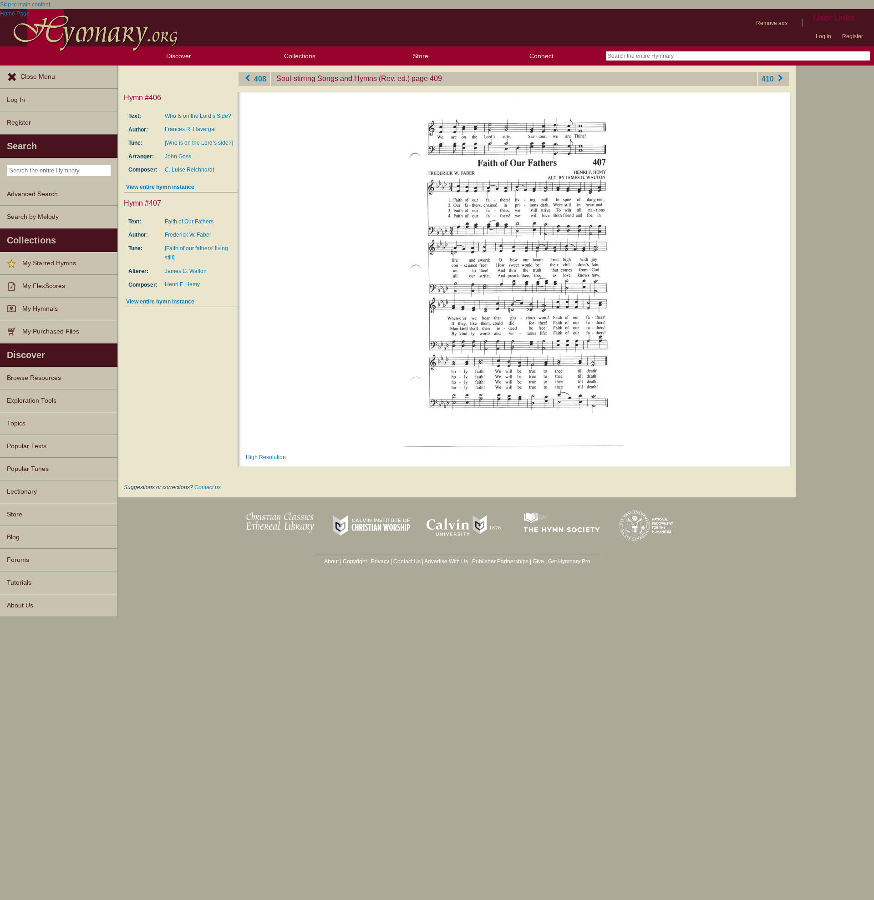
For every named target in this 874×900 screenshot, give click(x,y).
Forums (18, 559)
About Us (20, 605)
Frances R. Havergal (190, 129)
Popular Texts (26, 446)
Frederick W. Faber (188, 235)
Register (852, 36)
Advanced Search (32, 194)
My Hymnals (40, 308)
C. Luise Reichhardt (189, 170)
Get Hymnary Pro (569, 561)
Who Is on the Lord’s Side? (198, 116)
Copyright (355, 561)
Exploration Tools (31, 400)
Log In (16, 99)
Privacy (380, 561)
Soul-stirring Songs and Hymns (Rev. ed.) (343, 78)
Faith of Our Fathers (189, 221)
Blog (13, 537)
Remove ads (772, 23)
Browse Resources (34, 377)
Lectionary (22, 491)
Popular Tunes (28, 468)
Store (420, 56)
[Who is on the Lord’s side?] (199, 143)
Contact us (207, 487)
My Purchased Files (50, 331)
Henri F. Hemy (182, 284)
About (331, 561)
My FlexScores (43, 286)
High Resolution (266, 457)
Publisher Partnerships (500, 561)
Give (538, 561)
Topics (16, 423)
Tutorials (19, 582)
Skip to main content (25, 4)
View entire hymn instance (160, 187)
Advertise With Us (446, 561)
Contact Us (407, 561)
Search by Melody (33, 216)
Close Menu (37, 76)
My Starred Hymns (49, 263)
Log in (823, 36)
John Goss (178, 156)
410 (769, 78)
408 (259, 78)
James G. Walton (186, 271)
